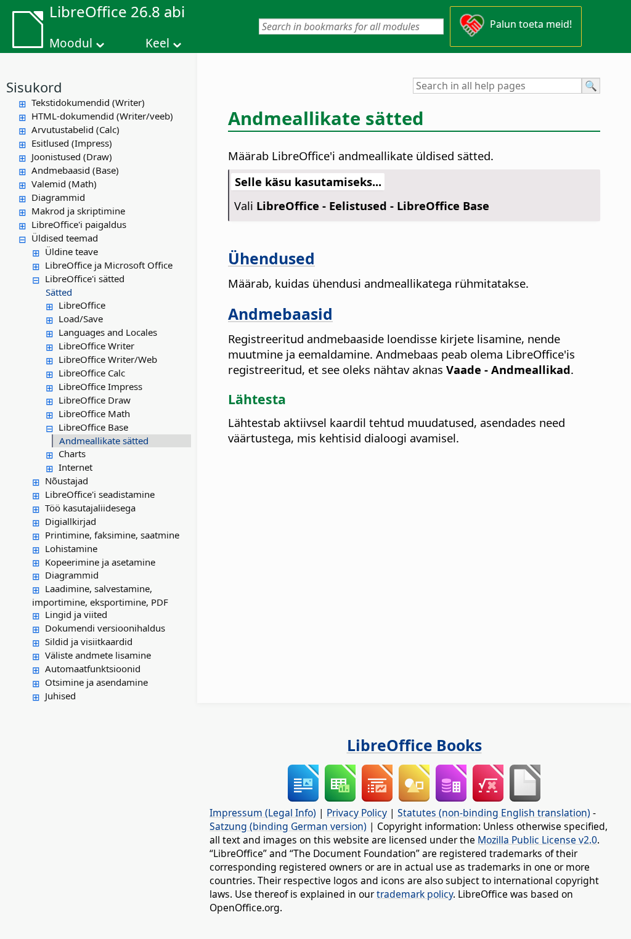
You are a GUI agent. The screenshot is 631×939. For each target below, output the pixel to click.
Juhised (60, 695)
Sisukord (34, 87)
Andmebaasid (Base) (75, 170)
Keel (157, 43)
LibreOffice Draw (95, 400)
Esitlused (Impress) (71, 143)
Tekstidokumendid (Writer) (88, 102)
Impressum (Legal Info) (263, 812)
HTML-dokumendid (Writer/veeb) (102, 116)
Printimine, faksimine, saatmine (112, 535)
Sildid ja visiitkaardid (88, 641)
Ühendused (271, 258)
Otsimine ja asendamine (96, 682)
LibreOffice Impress (100, 386)
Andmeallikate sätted (104, 440)
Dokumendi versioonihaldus (105, 628)
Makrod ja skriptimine (78, 211)
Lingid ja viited (76, 614)
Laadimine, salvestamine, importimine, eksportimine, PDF (100, 595)
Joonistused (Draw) (71, 156)
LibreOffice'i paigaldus (78, 224)
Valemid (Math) (64, 183)
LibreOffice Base (93, 427)
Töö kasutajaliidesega (90, 508)
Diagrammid (58, 197)
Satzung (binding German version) (288, 826)
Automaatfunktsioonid (92, 668)
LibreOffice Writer (96, 345)
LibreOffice (82, 305)
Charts (72, 453)
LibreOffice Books (414, 744)
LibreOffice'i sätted (84, 278)
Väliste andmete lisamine (98, 655)
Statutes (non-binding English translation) (493, 812)
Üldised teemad (64, 238)
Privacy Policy (357, 812)
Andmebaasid (280, 313)
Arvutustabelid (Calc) (75, 129)
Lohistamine (71, 548)
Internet (75, 467)
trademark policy (415, 894)
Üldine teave (71, 251)
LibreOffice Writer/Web (108, 359)
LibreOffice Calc (92, 373)
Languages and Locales (108, 332)
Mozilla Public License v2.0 (537, 840)
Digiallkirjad (70, 521)
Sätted (59, 292)
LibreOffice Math (94, 413)
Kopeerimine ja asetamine (100, 562)
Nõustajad (66, 480)
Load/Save (81, 318)
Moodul (70, 43)
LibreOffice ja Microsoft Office (109, 265)
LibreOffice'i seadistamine (100, 494)
